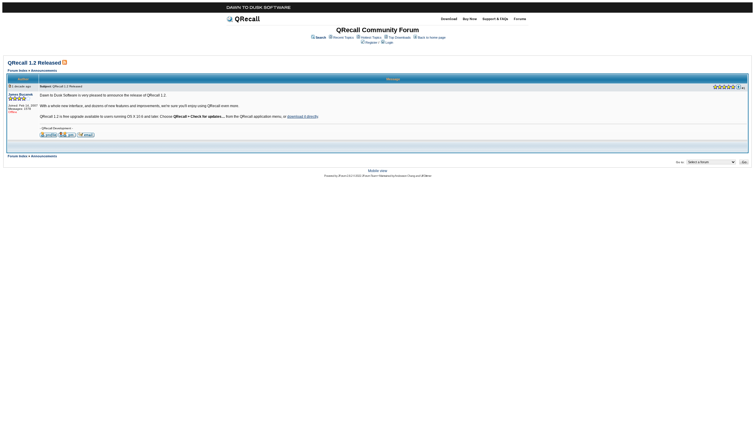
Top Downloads (400, 37)
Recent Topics (343, 37)
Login (389, 42)
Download (449, 19)
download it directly (302, 117)
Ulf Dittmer (426, 175)
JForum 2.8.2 (345, 175)
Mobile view (377, 171)
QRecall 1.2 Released (34, 63)
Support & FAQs (495, 19)
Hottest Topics (371, 37)
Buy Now (470, 19)
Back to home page (432, 37)
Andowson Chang (405, 175)
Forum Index (17, 70)
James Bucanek (20, 94)
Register (371, 42)
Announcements (44, 70)
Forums (520, 19)
